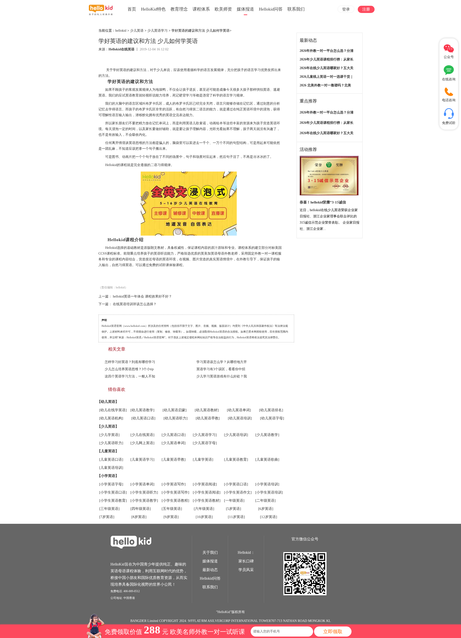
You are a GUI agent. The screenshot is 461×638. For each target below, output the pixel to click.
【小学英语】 (108, 476)
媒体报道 (245, 9)
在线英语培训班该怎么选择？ (135, 304)
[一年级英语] (234, 500)
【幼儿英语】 (108, 402)
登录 (346, 9)
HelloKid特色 (153, 9)
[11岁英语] (236, 517)
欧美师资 (223, 9)
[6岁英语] (265, 509)
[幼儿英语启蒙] (175, 410)
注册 (366, 9)
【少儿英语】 (108, 426)
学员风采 (246, 570)
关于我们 (210, 552)
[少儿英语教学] (267, 435)
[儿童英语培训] (111, 468)
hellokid (120, 30)
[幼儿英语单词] (239, 410)
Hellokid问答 (271, 9)
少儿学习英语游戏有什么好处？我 (221, 376)
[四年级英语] (140, 509)
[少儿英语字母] (205, 443)
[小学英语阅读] (205, 484)
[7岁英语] (106, 517)
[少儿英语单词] (174, 443)
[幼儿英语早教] (208, 418)
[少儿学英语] (109, 435)
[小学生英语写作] (175, 492)
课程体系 (201, 9)
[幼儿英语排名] (271, 410)
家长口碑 (246, 561)
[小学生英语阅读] (206, 492)
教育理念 (179, 9)
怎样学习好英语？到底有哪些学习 (130, 362)
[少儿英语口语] (174, 435)
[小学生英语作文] (238, 492)
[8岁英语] (138, 517)
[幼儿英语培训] (240, 418)
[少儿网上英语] (142, 443)
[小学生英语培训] (269, 492)
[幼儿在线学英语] (113, 410)
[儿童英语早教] (174, 459)
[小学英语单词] (142, 484)
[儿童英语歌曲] (267, 459)
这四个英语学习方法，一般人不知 (130, 376)
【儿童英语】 (108, 451)
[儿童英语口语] (111, 459)
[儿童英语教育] (236, 459)
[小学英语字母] (111, 484)
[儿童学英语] (203, 459)
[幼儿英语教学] (142, 410)
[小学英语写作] (174, 484)
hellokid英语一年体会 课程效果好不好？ (142, 296)
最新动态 (210, 570)
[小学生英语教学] (144, 500)
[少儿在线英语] (142, 435)
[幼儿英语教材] (207, 410)
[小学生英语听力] (144, 492)
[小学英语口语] (236, 484)
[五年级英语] (172, 509)
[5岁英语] (233, 509)
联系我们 (296, 9)
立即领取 (332, 631)
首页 (131, 9)
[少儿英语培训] (236, 435)
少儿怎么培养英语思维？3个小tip (129, 369)
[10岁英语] (204, 517)
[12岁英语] (268, 517)
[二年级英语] (265, 500)
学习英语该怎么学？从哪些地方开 (221, 362)
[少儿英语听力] (111, 443)
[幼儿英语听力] (176, 418)
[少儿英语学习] (205, 435)
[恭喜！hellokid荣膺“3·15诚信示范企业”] (329, 176)
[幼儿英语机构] (111, 418)
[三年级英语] (109, 509)
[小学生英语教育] (113, 500)
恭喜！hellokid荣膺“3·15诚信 (323, 202)
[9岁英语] (171, 517)
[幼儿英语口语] (143, 418)
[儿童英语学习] (142, 459)
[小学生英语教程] (175, 500)
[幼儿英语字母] (272, 418)
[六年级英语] (204, 509)
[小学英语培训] (267, 484)
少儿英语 (137, 30)
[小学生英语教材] (206, 500)
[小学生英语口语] (113, 492)
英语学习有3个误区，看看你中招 (220, 369)
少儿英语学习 (157, 30)
